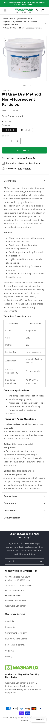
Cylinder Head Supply (15, 600)
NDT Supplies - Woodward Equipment (24, 718)
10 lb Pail (9, 130)
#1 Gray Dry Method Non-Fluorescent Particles (22, 28)
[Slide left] (19, 86)
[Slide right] (30, 86)
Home (5, 18)
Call (20, 168)
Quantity (5, 136)
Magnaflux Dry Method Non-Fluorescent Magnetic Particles (20, 23)
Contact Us (10, 627)
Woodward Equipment (15, 606)
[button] (5, 11)
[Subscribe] (41, 561)
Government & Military (16, 633)
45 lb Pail (25, 130)
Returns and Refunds (15, 645)
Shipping (9, 650)
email (28, 168)
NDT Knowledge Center (16, 638)
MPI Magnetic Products (20, 18)
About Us (9, 621)
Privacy (8, 656)
